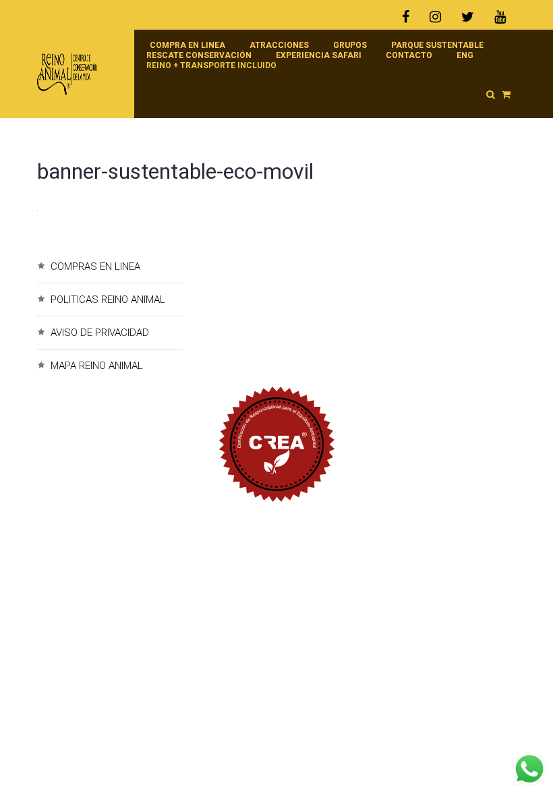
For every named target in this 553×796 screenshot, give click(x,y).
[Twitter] (467, 17)
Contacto (409, 55)
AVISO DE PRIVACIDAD (100, 332)
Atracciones (279, 45)
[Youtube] (500, 17)
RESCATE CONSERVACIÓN (199, 55)
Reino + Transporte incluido (211, 65)
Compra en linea (187, 45)
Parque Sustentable (437, 45)
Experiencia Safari (318, 55)
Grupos (350, 45)
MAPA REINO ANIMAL (97, 366)
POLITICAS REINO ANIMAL (108, 299)
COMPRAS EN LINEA (95, 266)
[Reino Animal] (79, 74)
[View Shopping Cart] (506, 94)
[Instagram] (435, 17)
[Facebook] (410, 17)
